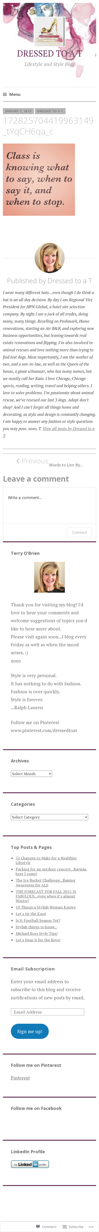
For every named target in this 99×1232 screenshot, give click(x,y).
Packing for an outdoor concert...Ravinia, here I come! (51, 871)
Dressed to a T (50, 111)
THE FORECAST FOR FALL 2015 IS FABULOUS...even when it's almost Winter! (46, 896)
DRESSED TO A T (49, 53)
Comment (79, 532)
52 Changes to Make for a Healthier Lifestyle (46, 860)
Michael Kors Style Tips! (37, 933)
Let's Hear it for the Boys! (38, 940)
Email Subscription (33, 969)
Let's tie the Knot (31, 913)
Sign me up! (29, 1031)
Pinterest (20, 1078)
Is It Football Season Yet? (38, 920)
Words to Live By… (52, 462)
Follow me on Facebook (36, 1108)
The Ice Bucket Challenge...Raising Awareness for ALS (45, 882)
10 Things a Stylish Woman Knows (45, 907)
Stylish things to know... (36, 927)
